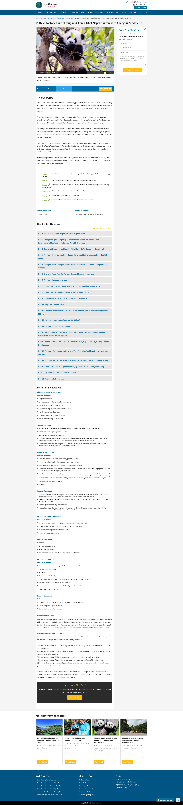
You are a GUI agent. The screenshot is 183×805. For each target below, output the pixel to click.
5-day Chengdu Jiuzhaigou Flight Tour (48, 789)
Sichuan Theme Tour (95, 12)
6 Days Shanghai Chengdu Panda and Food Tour (75, 739)
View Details (42, 762)
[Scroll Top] (178, 800)
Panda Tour (64, 12)
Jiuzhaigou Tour (78, 12)
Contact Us (120, 776)
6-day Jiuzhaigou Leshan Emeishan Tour (49, 795)
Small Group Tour (43, 776)
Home (40, 12)
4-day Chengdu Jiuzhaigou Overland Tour (49, 786)
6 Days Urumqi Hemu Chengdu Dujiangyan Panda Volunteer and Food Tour (105, 740)
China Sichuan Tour (129, 12)
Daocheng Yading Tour (88, 792)
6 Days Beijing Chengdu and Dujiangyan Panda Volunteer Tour (48, 740)
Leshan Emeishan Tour (88, 789)
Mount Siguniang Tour (87, 795)
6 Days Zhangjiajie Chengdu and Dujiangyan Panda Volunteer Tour (132, 740)
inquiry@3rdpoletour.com (138, 2)
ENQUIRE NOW (105, 89)
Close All (107, 228)
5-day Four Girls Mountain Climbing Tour (49, 792)
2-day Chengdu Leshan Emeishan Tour (49, 783)
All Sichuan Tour (112, 12)
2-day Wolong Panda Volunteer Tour (48, 780)
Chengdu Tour (51, 12)
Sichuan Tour (45, 18)
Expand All (97, 228)
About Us (143, 12)
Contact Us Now (140, 8)
